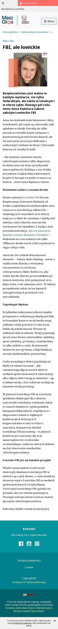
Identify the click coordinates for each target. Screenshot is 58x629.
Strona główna (10, 32)
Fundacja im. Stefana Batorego (29, 582)
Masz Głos (8, 40)
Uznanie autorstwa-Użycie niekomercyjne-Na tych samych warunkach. (29, 609)
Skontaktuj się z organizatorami (29, 535)
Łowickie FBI (31, 197)
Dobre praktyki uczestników (34, 32)
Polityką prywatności (22, 623)
